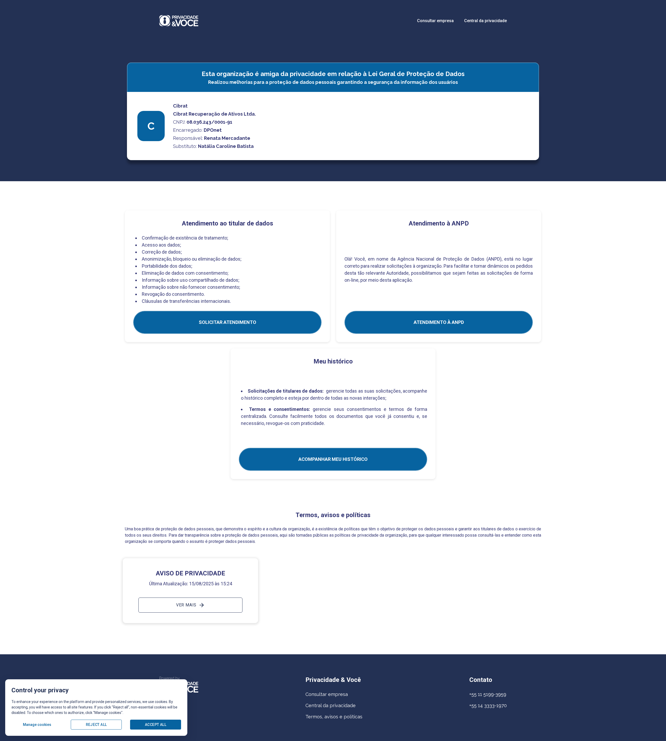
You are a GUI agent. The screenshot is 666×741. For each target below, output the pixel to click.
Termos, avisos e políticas (333, 716)
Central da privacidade (485, 20)
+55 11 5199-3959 (487, 694)
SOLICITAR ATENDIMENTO (227, 322)
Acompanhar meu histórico (333, 459)
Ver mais (186, 604)
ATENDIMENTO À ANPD (439, 322)
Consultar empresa (435, 20)
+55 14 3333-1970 (488, 705)
